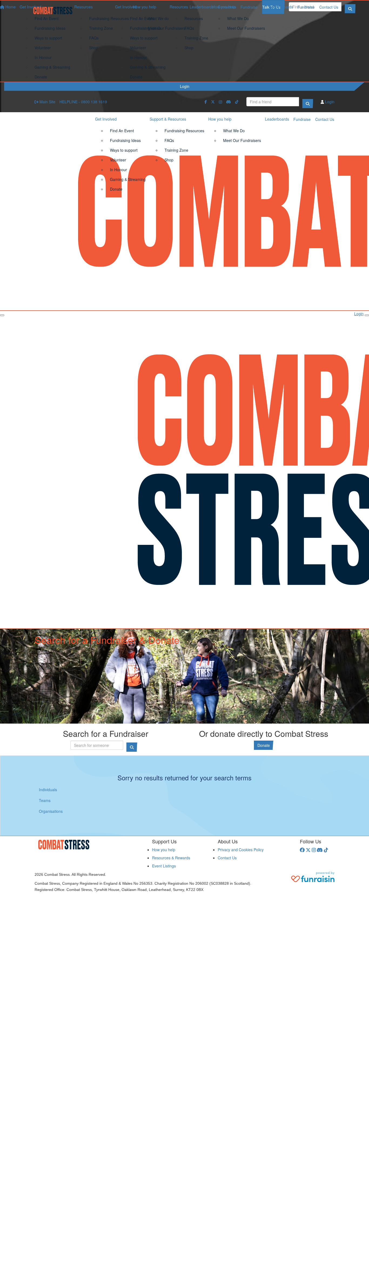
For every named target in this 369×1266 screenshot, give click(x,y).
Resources (179, 6)
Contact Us (328, 7)
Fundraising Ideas (145, 28)
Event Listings (164, 866)
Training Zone (196, 38)
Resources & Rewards (171, 857)
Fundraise (306, 7)
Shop (189, 47)
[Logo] (55, 10)
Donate (136, 76)
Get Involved (126, 6)
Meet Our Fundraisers (246, 28)
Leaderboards (281, 6)
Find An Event (142, 18)
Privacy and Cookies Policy (241, 849)
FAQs (189, 28)
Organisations (51, 811)
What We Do (238, 18)
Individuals (48, 789)
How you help (224, 6)
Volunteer (138, 47)
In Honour (138, 57)
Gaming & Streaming (148, 67)
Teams (45, 800)
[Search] (307, 103)
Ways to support (143, 38)
